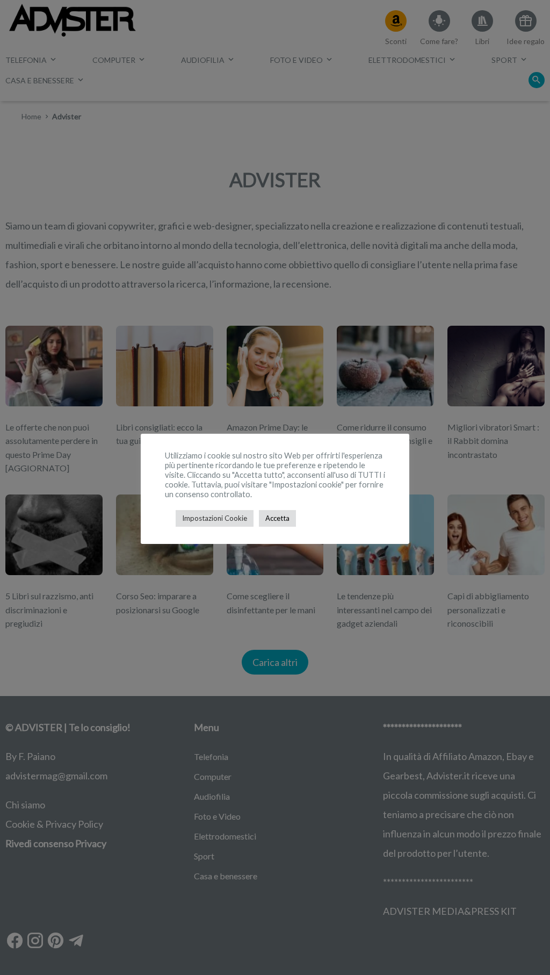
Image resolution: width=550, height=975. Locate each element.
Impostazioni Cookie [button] (214, 518)
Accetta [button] (277, 518)
